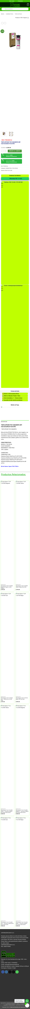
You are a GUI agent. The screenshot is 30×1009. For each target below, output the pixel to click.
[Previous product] (5, 23)
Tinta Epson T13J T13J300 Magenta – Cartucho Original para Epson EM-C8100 (22, 811)
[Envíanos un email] (13, 972)
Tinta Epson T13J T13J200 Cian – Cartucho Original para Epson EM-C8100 (7, 923)
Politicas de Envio (24, 1003)
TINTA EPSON (18, 14)
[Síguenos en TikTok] (10, 972)
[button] (2, 4)
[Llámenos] (17, 972)
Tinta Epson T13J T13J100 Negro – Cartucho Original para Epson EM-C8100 (21, 923)
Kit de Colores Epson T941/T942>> (10, 466)
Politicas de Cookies (10, 1004)
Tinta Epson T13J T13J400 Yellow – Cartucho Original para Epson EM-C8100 (6, 811)
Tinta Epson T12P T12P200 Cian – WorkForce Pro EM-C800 (7, 699)
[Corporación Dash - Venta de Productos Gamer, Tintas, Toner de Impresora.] (15, 4)
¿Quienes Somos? (20, 1004)
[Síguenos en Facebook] (2, 972)
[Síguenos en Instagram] (6, 972)
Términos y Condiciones (9, 1005)
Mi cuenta (3, 1003)
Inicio (2, 14)
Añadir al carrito (14, 151)
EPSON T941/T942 (8, 170)
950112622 (11, 1)
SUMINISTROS (9, 14)
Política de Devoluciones (13, 1003)
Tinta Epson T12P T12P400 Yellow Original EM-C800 (22, 586)
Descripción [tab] (4, 421)
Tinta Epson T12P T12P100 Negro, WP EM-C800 (22, 698)
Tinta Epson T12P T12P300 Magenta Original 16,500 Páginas (7, 587)
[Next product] (2, 23)
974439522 (20, 1)
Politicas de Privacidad (21, 1005)
